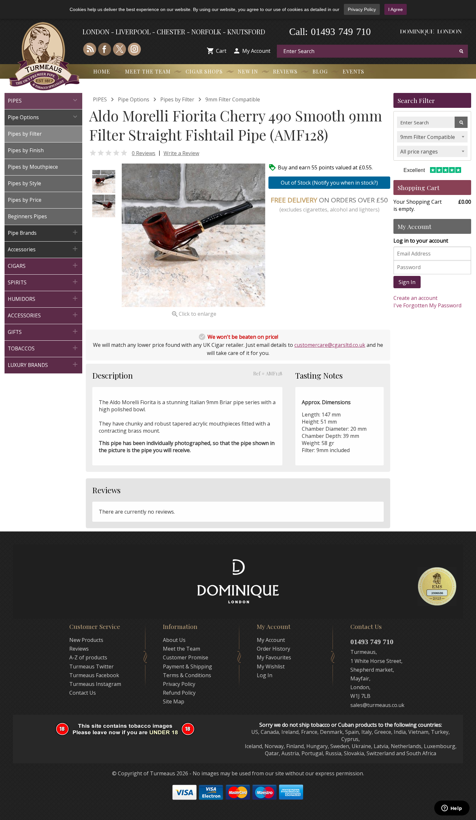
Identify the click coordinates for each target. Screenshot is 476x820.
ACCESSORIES (43, 315)
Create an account (415, 298)
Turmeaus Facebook (94, 675)
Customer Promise (185, 657)
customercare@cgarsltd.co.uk (329, 344)
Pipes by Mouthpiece (33, 167)
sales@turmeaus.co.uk (377, 705)
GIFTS (43, 331)
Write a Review (181, 153)
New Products (86, 639)
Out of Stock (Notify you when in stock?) (329, 182)
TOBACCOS (43, 348)
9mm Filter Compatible (232, 99)
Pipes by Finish (26, 150)
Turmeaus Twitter (91, 666)
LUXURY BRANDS (43, 364)
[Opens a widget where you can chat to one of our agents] (452, 809)
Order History (273, 648)
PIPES (43, 100)
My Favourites (274, 657)
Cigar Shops (204, 71)
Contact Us (82, 692)
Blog (320, 71)
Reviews (285, 71)
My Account (256, 50)
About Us (174, 639)
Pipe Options (43, 117)
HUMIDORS (43, 298)
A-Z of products (88, 657)
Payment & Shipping (187, 666)
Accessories (43, 249)
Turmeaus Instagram (95, 684)
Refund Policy (179, 692)
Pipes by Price (24, 200)
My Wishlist (271, 666)
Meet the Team (148, 71)
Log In (264, 675)
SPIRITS (43, 282)
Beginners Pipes (27, 216)
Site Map (173, 701)
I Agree (395, 9)
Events (353, 71)
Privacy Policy (362, 9)
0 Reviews (143, 153)
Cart (221, 50)
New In (248, 71)
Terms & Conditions (187, 675)
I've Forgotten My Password (427, 305)
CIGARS (43, 265)
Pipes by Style (24, 183)
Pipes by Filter (25, 134)
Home (101, 71)
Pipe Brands (43, 232)
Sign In (407, 282)
